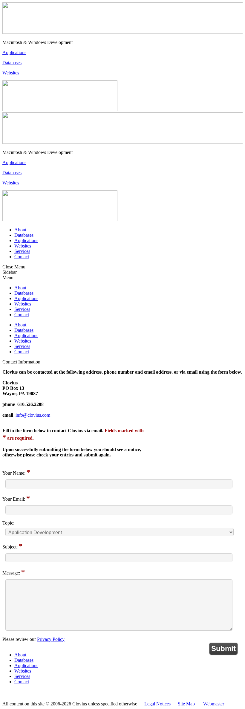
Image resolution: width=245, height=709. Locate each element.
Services (22, 251)
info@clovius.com (33, 415)
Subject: (10, 546)
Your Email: (13, 499)
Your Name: (13, 473)
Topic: (8, 522)
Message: (11, 572)
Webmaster (213, 703)
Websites (10, 72)
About (20, 229)
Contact (21, 256)
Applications (14, 52)
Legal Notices (157, 703)
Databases (12, 62)
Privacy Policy (51, 639)
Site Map (186, 703)
